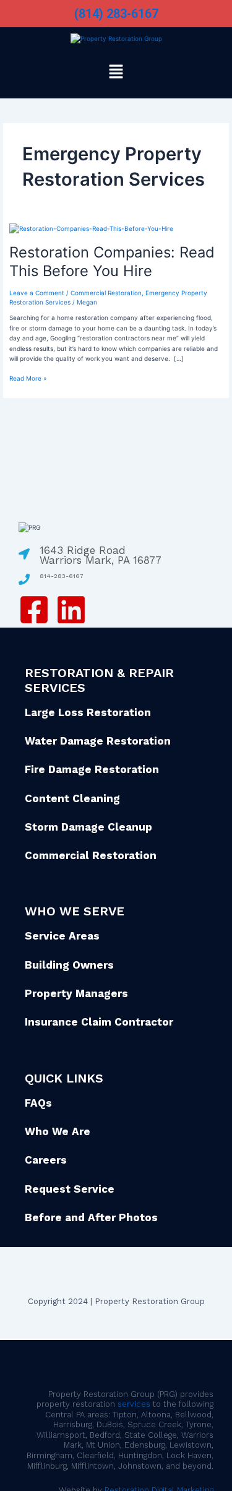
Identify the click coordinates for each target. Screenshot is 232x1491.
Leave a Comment (36, 292)
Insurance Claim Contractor (99, 1022)
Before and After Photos (91, 1217)
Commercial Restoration (106, 292)
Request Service (69, 1189)
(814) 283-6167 (116, 13)
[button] (115, 72)
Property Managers (76, 993)
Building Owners (69, 965)
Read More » (27, 377)
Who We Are (57, 1131)
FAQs (38, 1103)
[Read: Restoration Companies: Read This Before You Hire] (91, 227)
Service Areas (62, 936)
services (134, 1404)
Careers (46, 1160)
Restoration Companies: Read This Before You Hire (112, 261)
